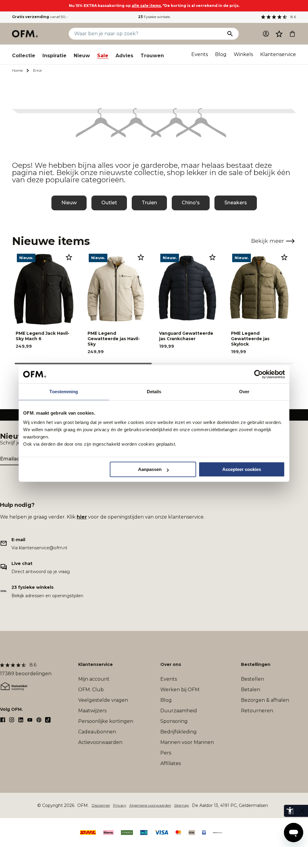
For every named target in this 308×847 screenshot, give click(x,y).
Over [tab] (244, 391)
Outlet (109, 202)
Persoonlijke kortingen (105, 721)
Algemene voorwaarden (150, 805)
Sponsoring (174, 721)
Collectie (23, 55)
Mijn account (93, 679)
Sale (102, 55)
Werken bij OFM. (180, 689)
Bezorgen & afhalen (265, 700)
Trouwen (152, 55)
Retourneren (257, 711)
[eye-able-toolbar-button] (290, 811)
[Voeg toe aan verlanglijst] (69, 257)
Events (199, 54)
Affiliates (170, 763)
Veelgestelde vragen (103, 700)
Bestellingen (255, 664)
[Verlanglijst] (279, 33)
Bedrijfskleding (178, 732)
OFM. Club (91, 689)
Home (17, 70)
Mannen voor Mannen (187, 742)
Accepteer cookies (241, 469)
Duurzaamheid (178, 711)
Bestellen (252, 679)
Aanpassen (150, 469)
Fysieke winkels (154, 16)
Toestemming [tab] (63, 391)
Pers (165, 753)
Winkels (243, 54)
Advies (124, 55)
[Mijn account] (266, 33)
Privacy (119, 805)
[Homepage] (25, 33)
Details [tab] (154, 391)
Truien (149, 202)
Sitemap (181, 805)
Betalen (250, 689)
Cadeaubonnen (97, 732)
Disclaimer (101, 805)
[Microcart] (292, 33)
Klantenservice (278, 54)
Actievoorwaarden (100, 742)
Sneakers (235, 202)
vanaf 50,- (40, 16)
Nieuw (82, 55)
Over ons (170, 664)
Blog (220, 54)
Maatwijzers (92, 711)
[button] (279, 33)
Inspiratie (54, 55)
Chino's (191, 202)
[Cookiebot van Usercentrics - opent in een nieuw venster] (258, 374)
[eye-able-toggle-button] (302, 811)
